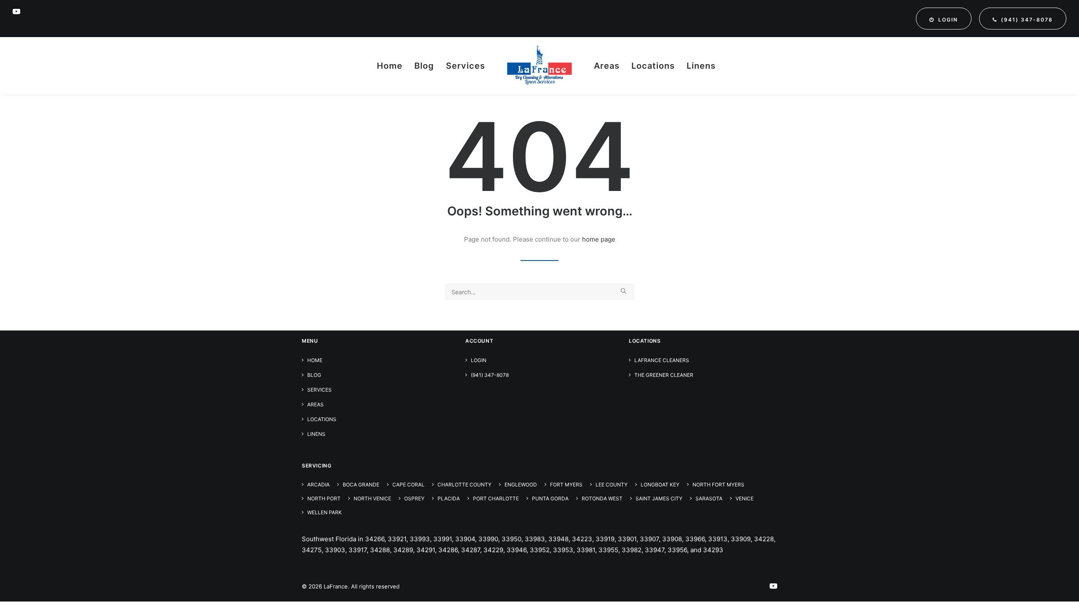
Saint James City (659, 498)
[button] (16, 11)
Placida (449, 498)
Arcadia (318, 484)
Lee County (612, 484)
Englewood (521, 484)
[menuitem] (943, 18)
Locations (653, 66)
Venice (744, 498)
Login (478, 360)
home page (598, 239)
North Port (324, 498)
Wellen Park (324, 512)
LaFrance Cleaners (661, 360)
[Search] (539, 292)
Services (465, 66)
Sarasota (708, 498)
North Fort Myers (718, 484)
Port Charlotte (496, 498)
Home (390, 66)
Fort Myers (566, 484)
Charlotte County (464, 484)
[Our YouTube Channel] (773, 587)
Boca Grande (361, 484)
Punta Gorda (550, 498)
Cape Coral (408, 484)
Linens (701, 66)
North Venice (372, 498)
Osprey (414, 498)
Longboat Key (660, 484)
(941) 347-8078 (490, 375)
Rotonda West (602, 498)
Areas (607, 66)
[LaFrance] (539, 66)
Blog (424, 66)
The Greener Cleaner (663, 375)
